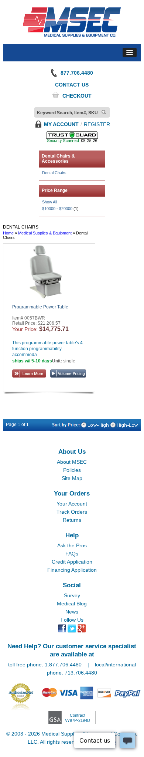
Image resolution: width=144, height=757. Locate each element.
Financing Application (72, 570)
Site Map (72, 478)
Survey (72, 595)
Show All (49, 202)
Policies (72, 470)
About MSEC (72, 462)
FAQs (71, 554)
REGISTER (97, 124)
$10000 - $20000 (57, 208)
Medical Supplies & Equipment (45, 233)
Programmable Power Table (40, 307)
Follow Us (72, 620)
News (71, 612)
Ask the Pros (72, 545)
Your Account (71, 504)
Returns (72, 520)
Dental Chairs (54, 172)
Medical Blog (72, 603)
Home (8, 233)
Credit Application (72, 562)
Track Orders (71, 512)
